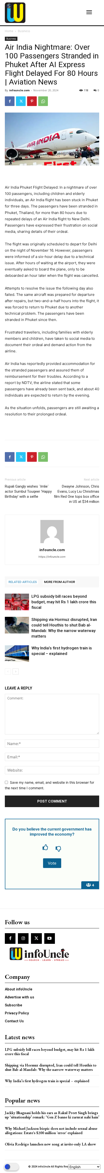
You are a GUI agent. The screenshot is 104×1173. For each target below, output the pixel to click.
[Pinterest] (32, 101)
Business (24, 31)
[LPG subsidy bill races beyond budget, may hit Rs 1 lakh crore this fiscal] (17, 602)
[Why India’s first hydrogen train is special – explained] (17, 653)
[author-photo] (52, 543)
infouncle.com (19, 90)
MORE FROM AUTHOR (59, 582)
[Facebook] (10, 101)
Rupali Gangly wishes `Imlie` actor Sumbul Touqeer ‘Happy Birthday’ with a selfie (28, 491)
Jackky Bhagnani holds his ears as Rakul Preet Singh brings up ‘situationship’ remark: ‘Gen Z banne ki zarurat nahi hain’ (52, 1115)
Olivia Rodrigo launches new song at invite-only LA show (50, 1144)
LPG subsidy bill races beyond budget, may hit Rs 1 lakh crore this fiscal (63, 602)
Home (9, 31)
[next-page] (16, 671)
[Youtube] (49, 938)
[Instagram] (23, 938)
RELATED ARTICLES (22, 582)
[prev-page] (8, 671)
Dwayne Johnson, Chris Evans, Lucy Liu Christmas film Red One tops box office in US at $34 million (76, 494)
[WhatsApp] (43, 101)
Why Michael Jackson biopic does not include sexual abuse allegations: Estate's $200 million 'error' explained (51, 1130)
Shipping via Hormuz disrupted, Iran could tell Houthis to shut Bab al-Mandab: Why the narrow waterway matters (51, 1067)
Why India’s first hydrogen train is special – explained (47, 1080)
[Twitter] (21, 101)
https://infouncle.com (52, 556)
